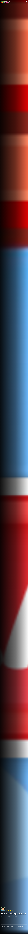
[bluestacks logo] (5, 2)
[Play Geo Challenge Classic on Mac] (14, 922)
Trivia (3, 917)
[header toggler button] (26, 2)
